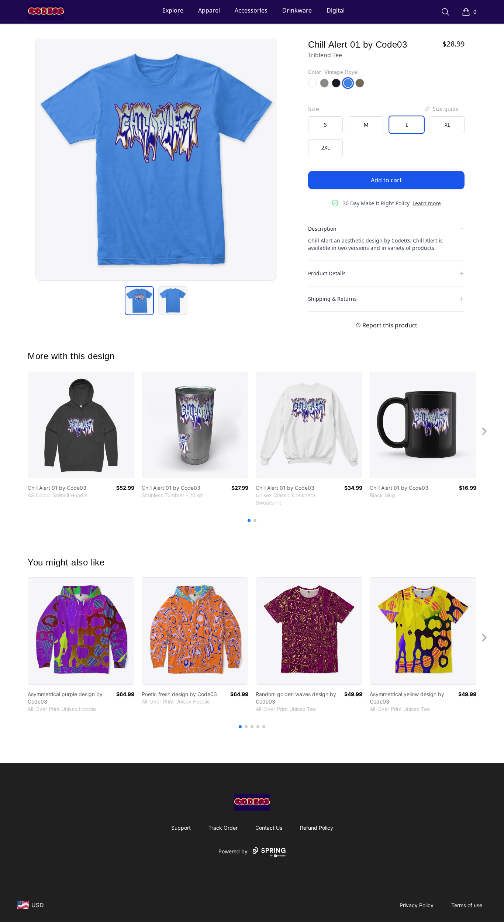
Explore (172, 10)
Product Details (327, 273)
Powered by (233, 851)
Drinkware (297, 10)
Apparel (209, 10)
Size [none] (313, 109)
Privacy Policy (417, 905)
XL (447, 124)
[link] (81, 424)
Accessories (251, 10)
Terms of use (466, 905)
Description (322, 228)
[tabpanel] (156, 160)
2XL (325, 147)
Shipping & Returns (332, 298)
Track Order (223, 828)
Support (181, 828)
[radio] (325, 124)
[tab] (139, 300)
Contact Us (268, 828)
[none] (441, 109)
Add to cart (386, 180)
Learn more (426, 203)
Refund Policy (316, 828)
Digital (336, 10)
